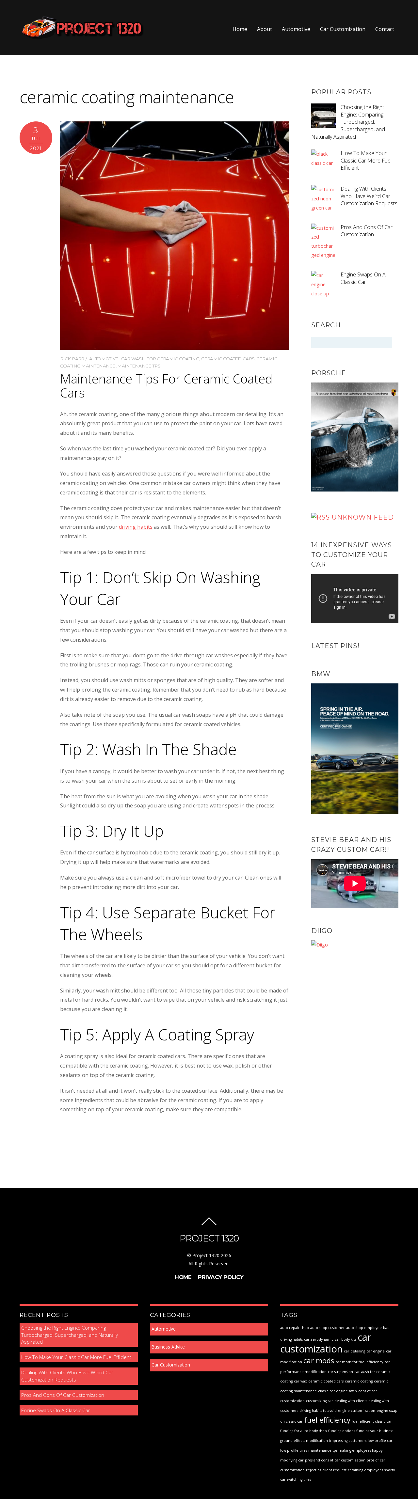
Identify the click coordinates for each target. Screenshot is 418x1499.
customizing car (319, 1400)
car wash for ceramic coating (160, 358)
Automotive (296, 29)
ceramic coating (359, 1381)
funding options (341, 1431)
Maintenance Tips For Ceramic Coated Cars (166, 385)
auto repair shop (294, 1327)
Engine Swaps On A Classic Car (363, 278)
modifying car (292, 1460)
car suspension (340, 1371)
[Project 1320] (82, 37)
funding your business (374, 1431)
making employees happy (360, 1450)
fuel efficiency (327, 1420)
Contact (384, 29)
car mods (318, 1360)
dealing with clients (350, 1400)
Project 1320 (205, 1255)
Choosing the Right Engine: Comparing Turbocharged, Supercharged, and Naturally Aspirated (348, 121)
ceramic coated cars (228, 358)
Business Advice (168, 1347)
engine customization (356, 1410)
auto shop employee (364, 1327)
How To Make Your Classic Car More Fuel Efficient (366, 160)
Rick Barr (72, 358)
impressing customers (347, 1440)
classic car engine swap (337, 1391)
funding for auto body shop (303, 1431)
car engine (375, 1351)
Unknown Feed (363, 517)
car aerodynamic (318, 1339)
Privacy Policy (220, 1277)
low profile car (380, 1440)
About (264, 29)
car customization (325, 1343)
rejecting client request (326, 1470)
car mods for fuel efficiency (359, 1362)
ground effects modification (304, 1440)
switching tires (299, 1479)
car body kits (345, 1339)
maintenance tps (138, 365)
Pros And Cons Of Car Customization (367, 231)
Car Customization (342, 29)
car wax (300, 1381)
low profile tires (293, 1450)
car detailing (354, 1351)
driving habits (136, 526)
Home (240, 29)
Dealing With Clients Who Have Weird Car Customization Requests (369, 196)
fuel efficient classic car (372, 1421)
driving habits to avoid (318, 1410)
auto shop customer (327, 1327)
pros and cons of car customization (335, 1460)
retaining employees (365, 1470)
